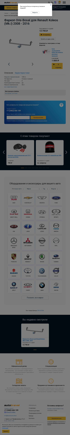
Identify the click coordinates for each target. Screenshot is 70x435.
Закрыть (35, 12)
